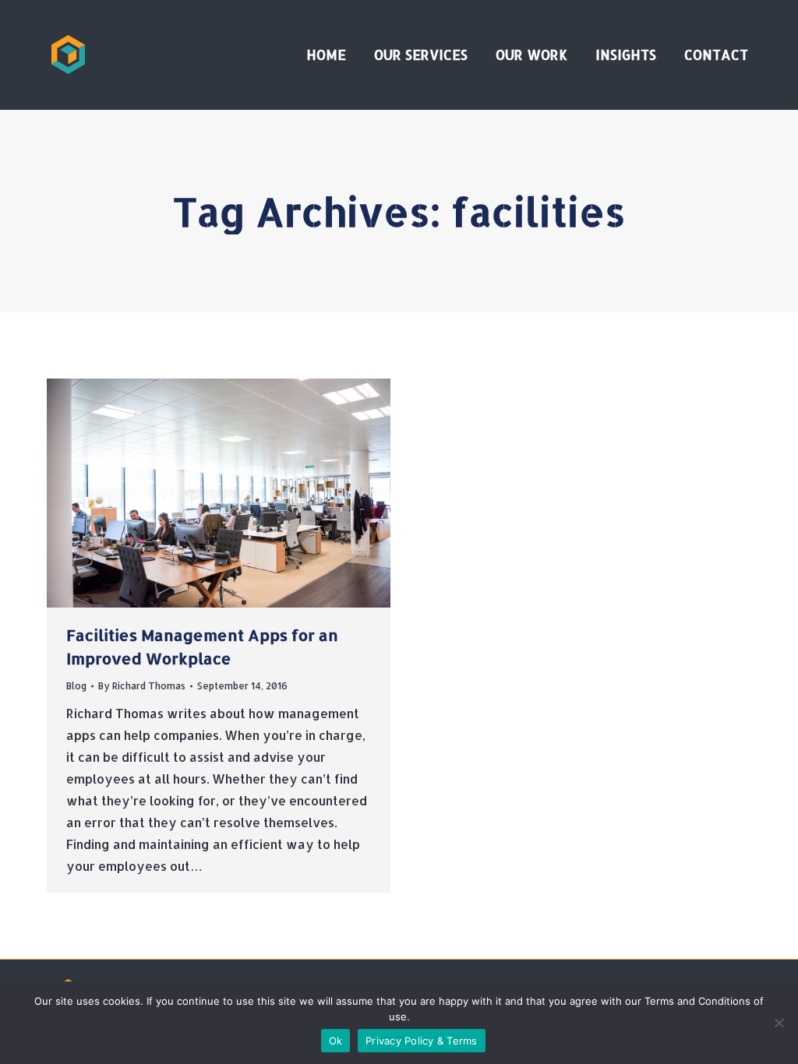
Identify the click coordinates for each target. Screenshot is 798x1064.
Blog (76, 686)
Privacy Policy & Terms (421, 1040)
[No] (778, 1023)
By (141, 686)
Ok (336, 1040)
